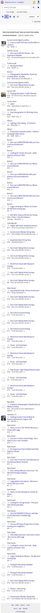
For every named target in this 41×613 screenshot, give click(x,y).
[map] (18, 16)
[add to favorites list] (8, 42)
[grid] (10, 16)
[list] (3, 16)
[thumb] (6, 16)
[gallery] (14, 16)
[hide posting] (16, 47)
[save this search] (38, 7)
